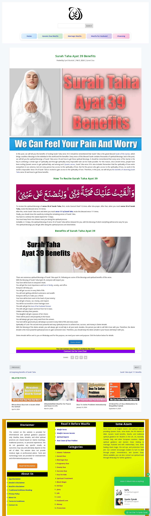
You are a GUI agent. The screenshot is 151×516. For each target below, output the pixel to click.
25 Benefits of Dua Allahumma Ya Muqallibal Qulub (123, 405)
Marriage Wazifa (74, 36)
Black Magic (62, 482)
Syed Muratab (69, 60)
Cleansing (121, 36)
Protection (61, 508)
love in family (48, 285)
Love (59, 497)
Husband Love (62, 500)
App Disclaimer (15, 479)
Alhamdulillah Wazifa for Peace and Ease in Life (57, 405)
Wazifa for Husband (99, 36)
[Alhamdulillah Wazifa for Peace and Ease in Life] (59, 392)
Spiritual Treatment (65, 478)
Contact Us (13, 505)
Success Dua (62, 471)
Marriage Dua (62, 460)
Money (59, 504)
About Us (12, 497)
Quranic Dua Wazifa (50, 36)
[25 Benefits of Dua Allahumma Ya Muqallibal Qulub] (124, 392)
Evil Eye (60, 486)
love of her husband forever (41, 306)
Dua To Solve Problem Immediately (91, 405)
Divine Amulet (75, 342)
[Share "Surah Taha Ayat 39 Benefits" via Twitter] (77, 357)
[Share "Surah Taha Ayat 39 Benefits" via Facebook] (72, 357)
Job (58, 493)
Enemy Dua (61, 467)
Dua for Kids (62, 475)
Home (29, 36)
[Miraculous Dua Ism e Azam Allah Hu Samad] (27, 392)
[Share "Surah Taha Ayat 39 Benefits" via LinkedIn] (85, 357)
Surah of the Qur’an (123, 154)
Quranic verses (69, 164)
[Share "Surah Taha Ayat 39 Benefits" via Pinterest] (81, 357)
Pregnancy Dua (63, 463)
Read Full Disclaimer (27, 466)
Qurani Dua (90, 60)
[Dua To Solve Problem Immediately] (92, 392)
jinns (59, 489)
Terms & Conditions (17, 501)
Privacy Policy (14, 494)
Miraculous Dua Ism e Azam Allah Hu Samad (26, 406)
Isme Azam (107, 429)
